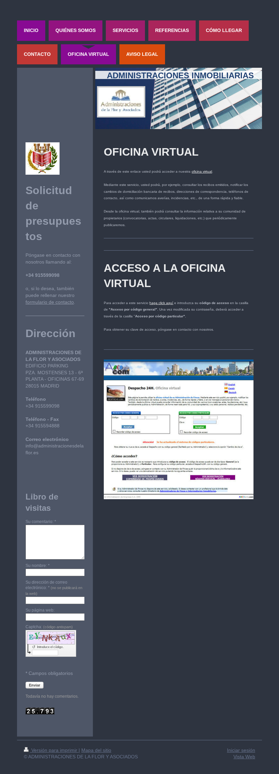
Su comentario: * (41, 521)
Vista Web (244, 756)
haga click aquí (161, 303)
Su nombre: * (38, 565)
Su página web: (40, 610)
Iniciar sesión (241, 750)
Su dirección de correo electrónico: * (54, 588)
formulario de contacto (50, 302)
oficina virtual (202, 171)
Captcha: (49, 627)
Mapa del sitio (96, 750)
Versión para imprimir (54, 750)
